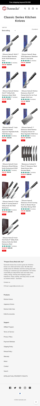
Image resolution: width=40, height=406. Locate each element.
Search (6, 371)
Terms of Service (9, 332)
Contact (6, 366)
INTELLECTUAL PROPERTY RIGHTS (16, 376)
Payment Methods (9, 341)
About (5, 361)
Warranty (6, 356)
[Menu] (37, 8)
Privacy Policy (8, 337)
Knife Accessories (9, 314)
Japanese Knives (9, 304)
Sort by (4, 27)
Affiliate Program (9, 327)
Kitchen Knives (8, 299)
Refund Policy (8, 351)
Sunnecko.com (22, 399)
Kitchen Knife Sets (9, 309)
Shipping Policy (8, 346)
